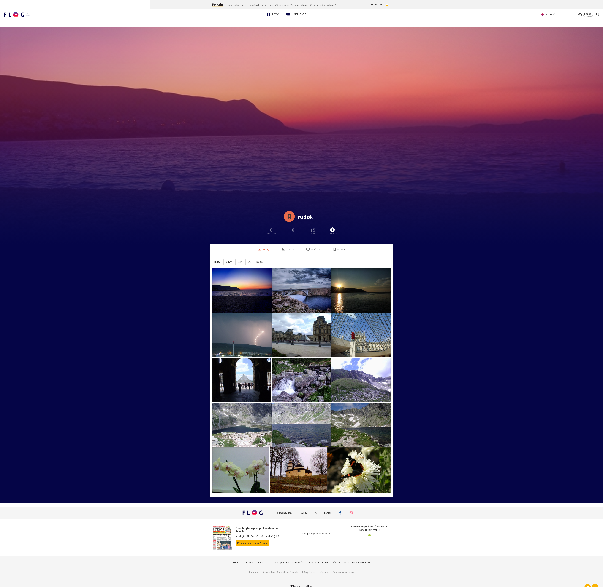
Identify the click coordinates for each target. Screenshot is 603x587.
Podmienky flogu (284, 513)
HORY (217, 262)
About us (253, 572)
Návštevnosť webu (318, 562)
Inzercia (262, 562)
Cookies (324, 572)
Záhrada (304, 5)
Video (322, 5)
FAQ (316, 513)
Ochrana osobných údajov (357, 562)
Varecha (294, 5)
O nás (236, 562)
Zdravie (279, 5)
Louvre (228, 262)
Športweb (255, 5)
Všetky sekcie (377, 4)
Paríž (239, 262)
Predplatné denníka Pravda (252, 543)
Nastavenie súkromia (343, 572)
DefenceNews (334, 5)
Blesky (259, 262)
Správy (245, 5)
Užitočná (314, 5)
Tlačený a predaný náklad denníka (287, 562)
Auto (263, 5)
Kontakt (328, 513)
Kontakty (248, 562)
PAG (249, 262)
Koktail (270, 5)
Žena (286, 5)
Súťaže (336, 562)
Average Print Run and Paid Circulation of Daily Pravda (289, 572)
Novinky (303, 513)
